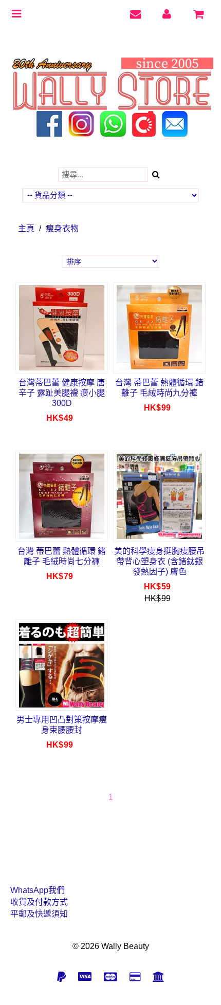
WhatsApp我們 (37, 890)
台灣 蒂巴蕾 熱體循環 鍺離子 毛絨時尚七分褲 (61, 556)
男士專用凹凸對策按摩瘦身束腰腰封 (61, 724)
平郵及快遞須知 (39, 913)
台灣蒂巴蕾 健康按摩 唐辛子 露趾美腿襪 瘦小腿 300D (62, 392)
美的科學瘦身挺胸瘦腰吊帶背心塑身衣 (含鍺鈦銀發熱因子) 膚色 (159, 561)
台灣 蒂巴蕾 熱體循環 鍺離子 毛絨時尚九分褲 (159, 387)
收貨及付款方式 (39, 902)
